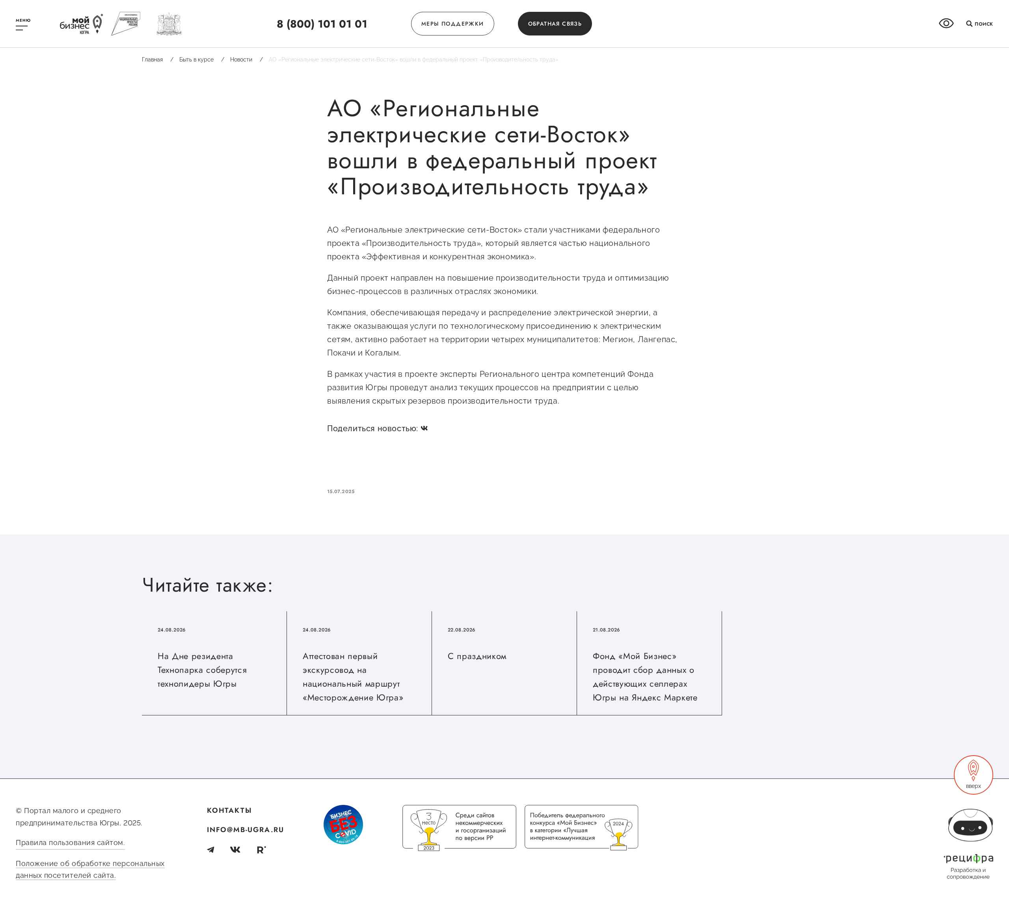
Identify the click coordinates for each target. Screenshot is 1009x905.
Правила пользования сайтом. (70, 842)
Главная (157, 59)
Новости (246, 59)
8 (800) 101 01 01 (322, 24)
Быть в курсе (201, 59)
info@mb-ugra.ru (245, 830)
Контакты (229, 810)
